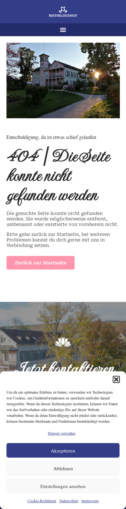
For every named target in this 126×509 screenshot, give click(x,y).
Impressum (90, 500)
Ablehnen (63, 468)
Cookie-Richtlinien (41, 500)
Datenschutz (68, 500)
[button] (116, 379)
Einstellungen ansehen (63, 486)
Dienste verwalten (61, 433)
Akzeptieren (63, 450)
